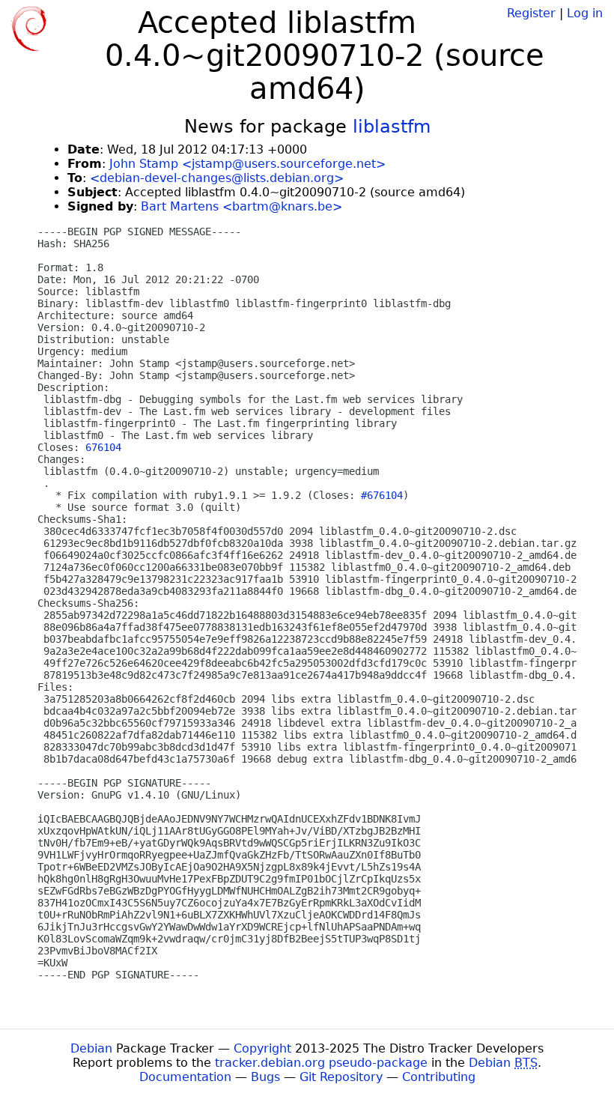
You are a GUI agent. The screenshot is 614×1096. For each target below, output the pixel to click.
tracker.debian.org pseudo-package (321, 1063)
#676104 (382, 495)
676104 (103, 447)
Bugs (265, 1077)
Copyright (262, 1048)
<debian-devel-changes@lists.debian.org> (217, 178)
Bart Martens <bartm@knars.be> (241, 206)
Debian (91, 1048)
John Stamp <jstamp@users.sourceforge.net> (247, 164)
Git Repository (341, 1077)
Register (531, 13)
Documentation (185, 1077)
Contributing (438, 1077)
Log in (585, 13)
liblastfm (392, 126)
